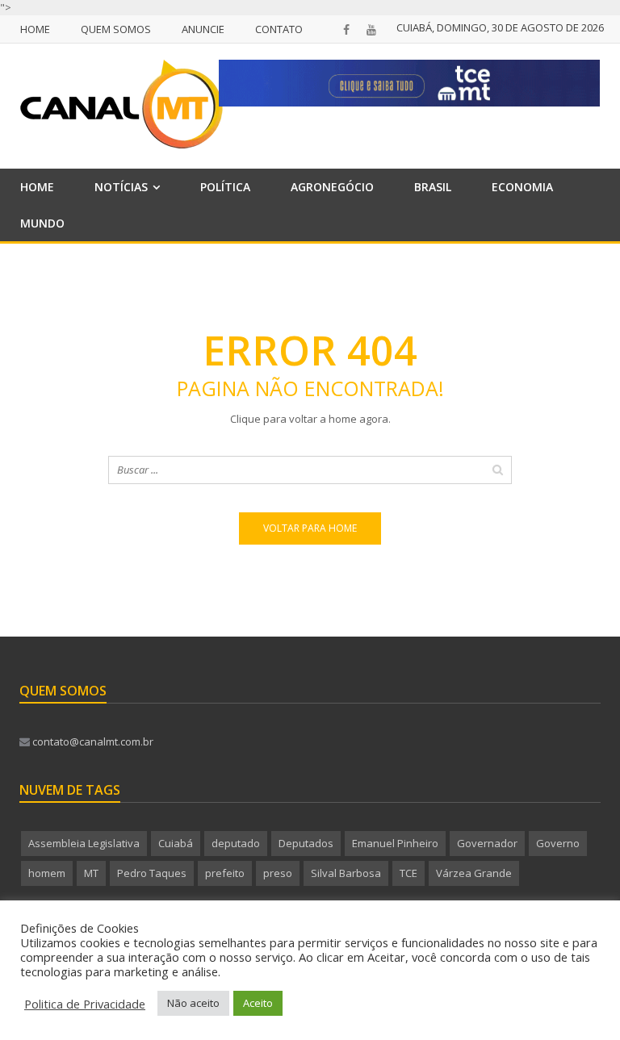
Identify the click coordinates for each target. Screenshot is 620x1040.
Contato (279, 29)
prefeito (225, 873)
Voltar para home (310, 528)
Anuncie (203, 29)
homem (46, 873)
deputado (236, 843)
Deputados (306, 843)
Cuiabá (175, 843)
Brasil (432, 186)
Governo (558, 843)
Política (225, 186)
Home (35, 29)
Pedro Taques (151, 873)
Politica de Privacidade (84, 1003)
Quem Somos (116, 29)
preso (277, 873)
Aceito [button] (258, 1003)
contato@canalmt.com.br (91, 741)
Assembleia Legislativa (84, 843)
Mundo (42, 223)
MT (91, 873)
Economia (522, 186)
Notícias (121, 186)
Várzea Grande (474, 873)
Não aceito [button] (193, 1003)
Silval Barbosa (346, 873)
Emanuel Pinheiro (395, 843)
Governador (487, 843)
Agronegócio (332, 186)
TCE (408, 873)
